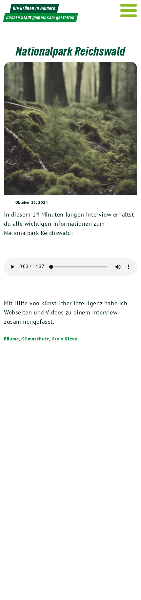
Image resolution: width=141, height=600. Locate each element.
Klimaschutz (35, 339)
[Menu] (128, 10)
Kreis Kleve (64, 339)
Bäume (11, 339)
